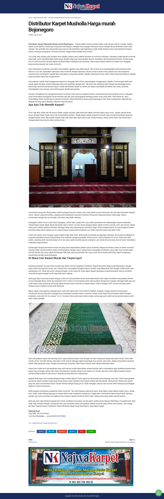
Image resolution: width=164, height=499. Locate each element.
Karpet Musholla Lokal (40, 17)
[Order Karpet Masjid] (80, 485)
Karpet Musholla (37, 423)
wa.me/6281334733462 (56, 416)
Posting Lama (32, 441)
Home (30, 17)
